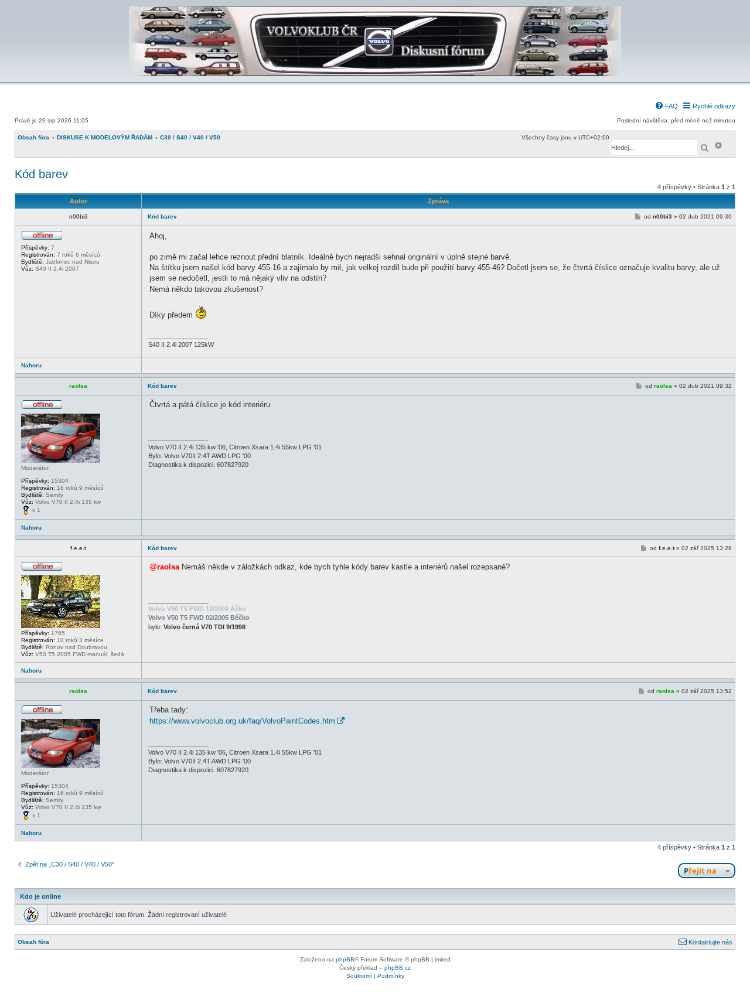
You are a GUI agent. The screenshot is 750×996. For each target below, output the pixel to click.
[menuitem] (666, 106)
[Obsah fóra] (375, 74)
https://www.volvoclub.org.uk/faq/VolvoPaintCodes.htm (242, 721)
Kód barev (41, 174)
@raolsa (164, 566)
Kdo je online (40, 896)
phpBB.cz (397, 967)
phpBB (345, 959)
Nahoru (31, 365)
